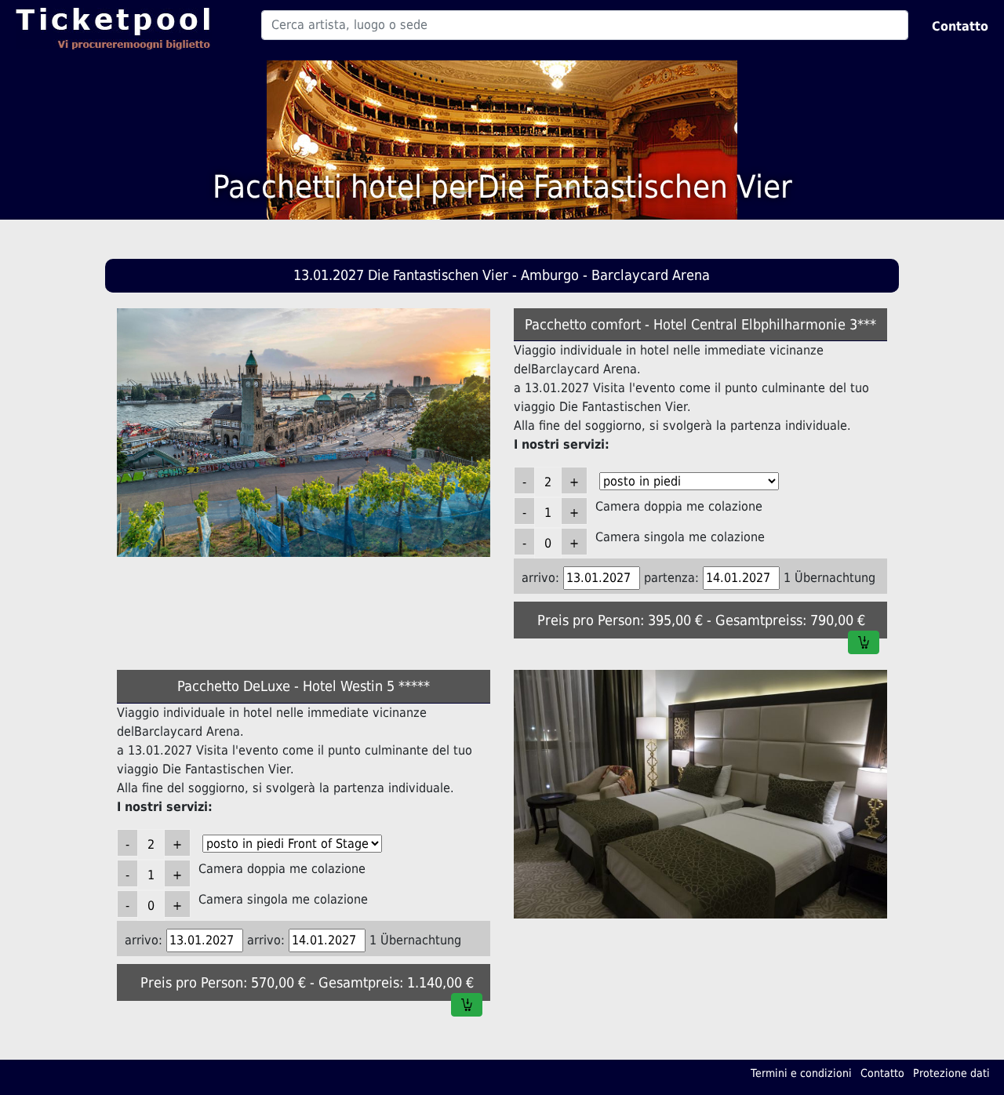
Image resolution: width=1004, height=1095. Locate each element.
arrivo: (540, 577)
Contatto (960, 26)
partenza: (671, 577)
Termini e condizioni (801, 1073)
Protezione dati (951, 1073)
